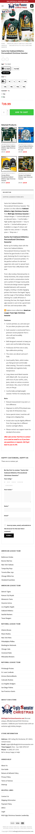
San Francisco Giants (8, 691)
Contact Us (5, 796)
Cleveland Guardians (8, 580)
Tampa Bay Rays (6, 568)
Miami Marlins (6, 634)
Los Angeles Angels (7, 607)
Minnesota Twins (7, 599)
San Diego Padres (7, 687)
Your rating (8, 479)
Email (6, 515)
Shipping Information (8, 800)
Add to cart (21, 112)
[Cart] (32, 6)
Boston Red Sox (6, 561)
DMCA (3, 808)
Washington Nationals (8, 645)
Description (7, 192)
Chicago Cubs (5, 649)
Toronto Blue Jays (7, 572)
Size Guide (4, 769)
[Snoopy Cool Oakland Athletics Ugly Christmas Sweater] (26, 163)
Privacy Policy (6, 777)
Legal (3, 812)
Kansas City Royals (7, 595)
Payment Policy (6, 804)
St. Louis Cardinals (7, 672)
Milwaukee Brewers (7, 657)
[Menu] (2, 6)
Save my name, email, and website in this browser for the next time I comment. (17, 528)
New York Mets (6, 638)
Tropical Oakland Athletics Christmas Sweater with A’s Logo (25, 148)
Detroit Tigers (6, 592)
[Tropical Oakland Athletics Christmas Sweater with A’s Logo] (26, 134)
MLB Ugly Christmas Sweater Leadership (15, 815)
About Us (4, 765)
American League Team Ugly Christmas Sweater (17, 827)
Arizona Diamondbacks (9, 676)
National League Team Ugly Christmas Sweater (17, 828)
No (4, 97)
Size (3, 77)
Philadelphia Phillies (8, 641)
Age (2, 64)
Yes (4, 94)
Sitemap (4, 785)
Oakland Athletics (7, 611)
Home (3, 43)
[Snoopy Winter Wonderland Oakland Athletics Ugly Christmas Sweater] (9, 163)
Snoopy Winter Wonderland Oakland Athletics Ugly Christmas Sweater (8, 177)
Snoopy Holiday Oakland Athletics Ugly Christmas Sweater (8, 148)
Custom (4, 91)
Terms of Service (7, 781)
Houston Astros (6, 603)
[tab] (17, 192)
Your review (8, 489)
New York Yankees (7, 565)
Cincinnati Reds (6, 653)
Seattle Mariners (6, 614)
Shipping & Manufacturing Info (13, 197)
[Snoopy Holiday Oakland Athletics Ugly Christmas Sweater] (9, 134)
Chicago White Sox (7, 576)
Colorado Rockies (7, 680)
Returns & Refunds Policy (9, 773)
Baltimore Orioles (7, 557)
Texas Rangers (6, 618)
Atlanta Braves (6, 630)
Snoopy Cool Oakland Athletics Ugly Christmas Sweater (25, 177)
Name (6, 506)
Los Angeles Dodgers (8, 684)
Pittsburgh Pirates (7, 668)
